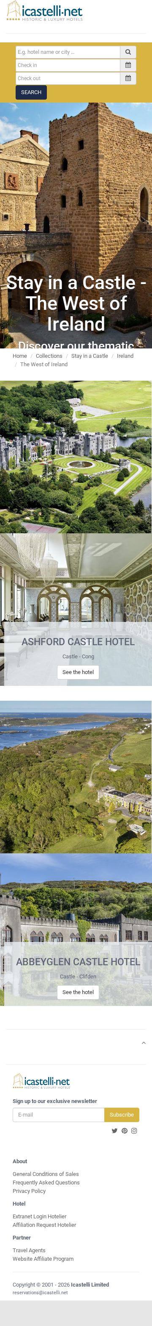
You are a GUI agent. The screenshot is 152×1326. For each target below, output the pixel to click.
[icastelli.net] (44, 10)
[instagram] (134, 1131)
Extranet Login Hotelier (39, 1216)
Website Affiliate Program (43, 1259)
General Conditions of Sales (46, 1174)
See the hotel (78, 672)
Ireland (125, 356)
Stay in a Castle (89, 356)
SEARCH (31, 92)
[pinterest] (125, 1131)
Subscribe (122, 1115)
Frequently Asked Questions (46, 1182)
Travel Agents (29, 1250)
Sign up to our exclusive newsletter (55, 1101)
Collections (49, 356)
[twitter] (114, 1131)
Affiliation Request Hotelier (44, 1225)
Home (20, 356)
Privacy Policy (29, 1191)
